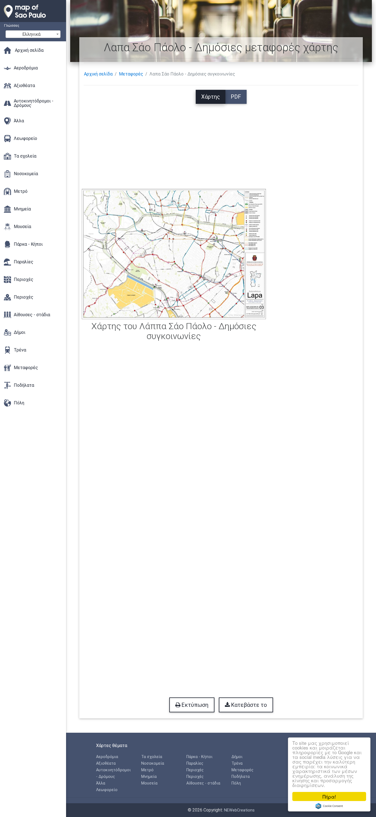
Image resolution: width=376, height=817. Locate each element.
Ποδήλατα (240, 776)
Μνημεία (149, 776)
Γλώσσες (11, 25)
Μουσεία (149, 783)
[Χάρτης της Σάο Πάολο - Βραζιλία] (33, 19)
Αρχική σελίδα (98, 74)
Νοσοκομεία (152, 763)
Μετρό (147, 770)
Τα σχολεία (151, 756)
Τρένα (237, 763)
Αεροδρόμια (107, 756)
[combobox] (33, 34)
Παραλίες (194, 763)
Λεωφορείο (107, 790)
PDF (236, 96)
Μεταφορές (131, 74)
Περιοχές (195, 770)
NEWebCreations (239, 810)
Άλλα (100, 783)
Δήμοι (237, 756)
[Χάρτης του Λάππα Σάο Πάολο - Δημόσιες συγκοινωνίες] (174, 253)
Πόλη (236, 783)
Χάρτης (210, 96)
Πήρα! (329, 796)
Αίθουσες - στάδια (203, 783)
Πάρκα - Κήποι (199, 756)
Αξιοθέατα (106, 763)
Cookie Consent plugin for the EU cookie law (329, 806)
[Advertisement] (221, 142)
